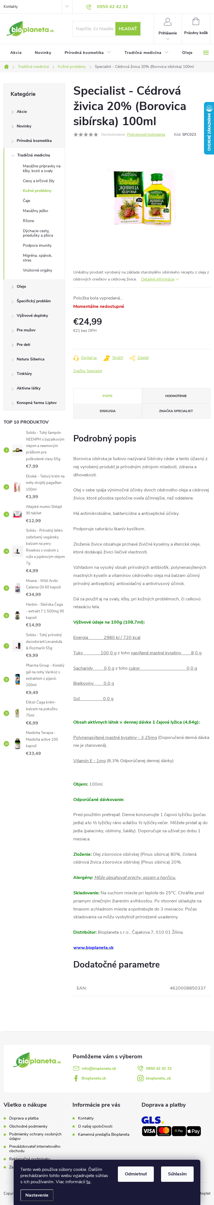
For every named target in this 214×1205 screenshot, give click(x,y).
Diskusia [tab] (108, 411)
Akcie (22, 111)
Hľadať (128, 29)
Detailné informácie (157, 279)
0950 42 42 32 (159, 1068)
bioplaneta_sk (158, 1078)
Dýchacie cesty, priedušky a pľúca (38, 233)
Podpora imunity (37, 245)
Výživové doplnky (32, 315)
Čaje (26, 200)
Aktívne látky (28, 388)
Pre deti (23, 344)
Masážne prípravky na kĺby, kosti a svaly (41, 168)
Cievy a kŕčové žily (38, 181)
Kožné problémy (37, 190)
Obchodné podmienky (28, 1126)
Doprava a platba (23, 1118)
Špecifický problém (34, 301)
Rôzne (28, 221)
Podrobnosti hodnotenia (146, 134)
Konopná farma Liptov (37, 402)
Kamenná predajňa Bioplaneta (103, 1134)
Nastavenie (36, 1195)
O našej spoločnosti (95, 1126)
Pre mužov (26, 330)
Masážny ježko (35, 210)
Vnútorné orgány (37, 270)
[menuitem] (16, 52)
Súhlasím (177, 1174)
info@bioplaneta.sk (99, 1068)
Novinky (24, 126)
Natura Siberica (31, 359)
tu (88, 1182)
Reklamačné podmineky (29, 1159)
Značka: (87, 371)
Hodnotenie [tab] (176, 396)
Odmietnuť (136, 1174)
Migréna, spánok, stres (37, 258)
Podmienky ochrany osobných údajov (35, 1136)
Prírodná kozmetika (34, 140)
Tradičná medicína (33, 155)
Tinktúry (24, 373)
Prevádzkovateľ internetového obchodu (34, 1148)
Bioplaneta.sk (94, 1078)
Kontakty (11, 6)
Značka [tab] (176, 411)
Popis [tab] (108, 396)
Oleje (21, 286)
